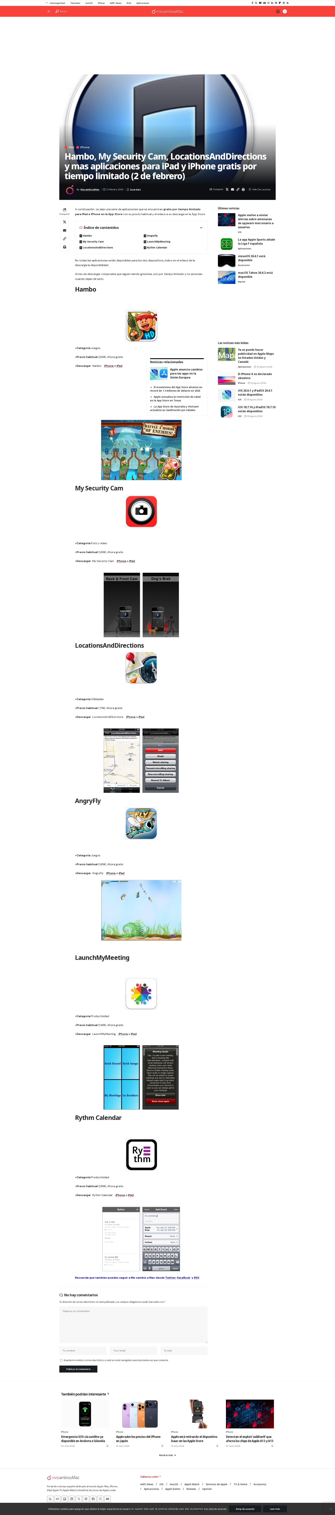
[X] (256, 3)
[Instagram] (268, 3)
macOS (89, 3)
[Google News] (264, 3)
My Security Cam (93, 241)
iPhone (101, 3)
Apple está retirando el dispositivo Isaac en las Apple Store (194, 1439)
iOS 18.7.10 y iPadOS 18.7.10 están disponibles (257, 409)
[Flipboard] (280, 3)
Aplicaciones (142, 3)
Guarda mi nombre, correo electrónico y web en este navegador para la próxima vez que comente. (116, 1360)
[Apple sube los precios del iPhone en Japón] (140, 1414)
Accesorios (244, 265)
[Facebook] (252, 3)
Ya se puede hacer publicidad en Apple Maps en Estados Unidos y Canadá (256, 356)
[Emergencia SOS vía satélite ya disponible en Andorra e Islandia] (85, 1414)
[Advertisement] (167, 46)
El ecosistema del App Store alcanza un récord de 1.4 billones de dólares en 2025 (176, 388)
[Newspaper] (57, 1499)
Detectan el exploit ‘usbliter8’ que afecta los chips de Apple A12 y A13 (249, 1439)
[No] (330, 1509)
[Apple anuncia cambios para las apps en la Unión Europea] (159, 373)
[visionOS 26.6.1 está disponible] (226, 260)
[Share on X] (227, 189)
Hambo (87, 235)
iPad (129, 3)
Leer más (275, 1508)
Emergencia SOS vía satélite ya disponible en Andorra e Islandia (83, 1439)
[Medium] (276, 3)
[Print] (243, 189)
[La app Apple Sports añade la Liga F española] (226, 244)
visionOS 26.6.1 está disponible (251, 258)
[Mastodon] (86, 1499)
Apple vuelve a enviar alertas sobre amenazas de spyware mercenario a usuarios (256, 221)
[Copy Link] (237, 189)
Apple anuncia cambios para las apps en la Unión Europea (186, 373)
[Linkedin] (72, 1499)
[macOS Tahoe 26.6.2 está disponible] (226, 277)
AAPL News (115, 3)
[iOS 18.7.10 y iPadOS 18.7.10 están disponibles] (226, 411)
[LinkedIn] (272, 3)
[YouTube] (260, 3)
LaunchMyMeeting (158, 241)
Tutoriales (75, 3)
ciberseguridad (57, 3)
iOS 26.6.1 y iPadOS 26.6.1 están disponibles (255, 392)
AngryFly (152, 235)
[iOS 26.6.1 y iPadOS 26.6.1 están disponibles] (226, 395)
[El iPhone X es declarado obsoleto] (226, 378)
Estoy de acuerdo (245, 1508)
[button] (61, 11)
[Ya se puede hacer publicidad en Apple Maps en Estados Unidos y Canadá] (226, 354)
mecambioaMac (89, 189)
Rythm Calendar (157, 247)
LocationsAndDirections (98, 247)
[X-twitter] (79, 1499)
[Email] (232, 189)
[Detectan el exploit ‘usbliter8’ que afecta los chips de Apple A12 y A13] (250, 1414)
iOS (239, 232)
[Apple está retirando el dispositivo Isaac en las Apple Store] (195, 1414)
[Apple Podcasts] (284, 3)
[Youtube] (107, 1499)
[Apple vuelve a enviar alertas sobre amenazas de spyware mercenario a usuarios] (226, 219)
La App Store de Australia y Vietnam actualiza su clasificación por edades (174, 408)
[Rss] (288, 3)
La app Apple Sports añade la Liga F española (256, 241)
